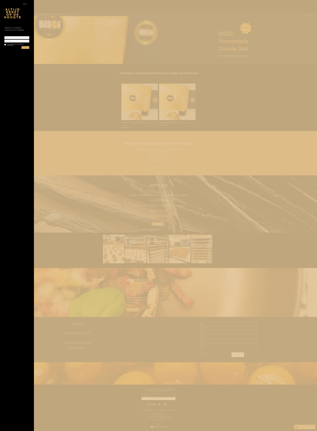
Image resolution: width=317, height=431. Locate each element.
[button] (25, 4)
